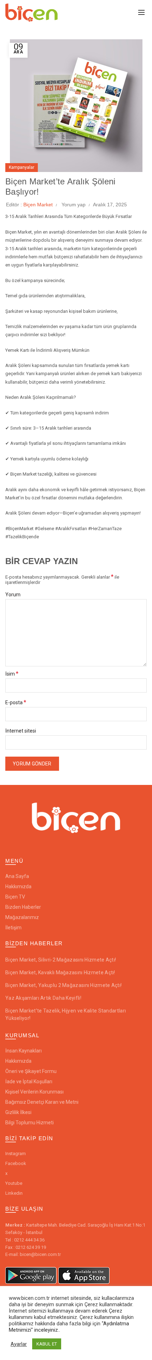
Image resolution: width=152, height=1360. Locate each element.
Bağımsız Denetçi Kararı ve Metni (41, 1102)
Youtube (13, 1183)
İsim (11, 674)
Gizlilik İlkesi (18, 1112)
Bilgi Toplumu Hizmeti (29, 1122)
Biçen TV (15, 897)
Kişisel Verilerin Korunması (34, 1092)
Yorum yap (74, 204)
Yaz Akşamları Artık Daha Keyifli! (43, 998)
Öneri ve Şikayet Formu (31, 1071)
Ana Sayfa (17, 876)
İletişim (13, 927)
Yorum (13, 594)
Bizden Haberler (23, 907)
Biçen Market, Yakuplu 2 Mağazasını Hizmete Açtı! (63, 985)
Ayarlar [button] (19, 1344)
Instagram (15, 1153)
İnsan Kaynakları (23, 1051)
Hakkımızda (18, 886)
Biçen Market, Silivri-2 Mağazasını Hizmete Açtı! (60, 960)
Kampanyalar (21, 167)
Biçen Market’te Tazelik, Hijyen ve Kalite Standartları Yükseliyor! (65, 1014)
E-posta (15, 702)
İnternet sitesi (20, 731)
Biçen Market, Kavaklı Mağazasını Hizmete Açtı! (60, 972)
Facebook (15, 1163)
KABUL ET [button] (46, 1344)
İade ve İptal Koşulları (28, 1081)
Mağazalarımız (22, 917)
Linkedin (14, 1193)
